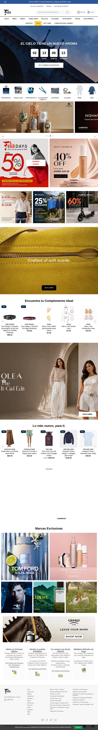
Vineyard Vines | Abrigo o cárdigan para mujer (68, 453)
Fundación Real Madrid (57, 696)
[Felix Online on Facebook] (47, 720)
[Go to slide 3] (49, 417)
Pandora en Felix (55, 694)
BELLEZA (45, 19)
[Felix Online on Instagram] (42, 720)
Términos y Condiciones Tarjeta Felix (59, 708)
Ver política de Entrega (37, 669)
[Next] (95, 93)
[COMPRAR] (49, 117)
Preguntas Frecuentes (56, 711)
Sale (28, 714)
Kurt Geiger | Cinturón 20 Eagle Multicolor (29, 327)
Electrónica (30, 703)
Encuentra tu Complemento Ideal (49, 301)
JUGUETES (29, 23)
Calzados (30, 698)
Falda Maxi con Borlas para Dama (9, 452)
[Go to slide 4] (50, 417)
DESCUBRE (49, 288)
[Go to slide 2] (47, 417)
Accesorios (30, 691)
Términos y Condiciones (80, 689)
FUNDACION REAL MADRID (63, 23)
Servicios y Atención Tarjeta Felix (60, 705)
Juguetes (30, 709)
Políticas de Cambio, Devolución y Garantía (83, 694)
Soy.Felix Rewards (37, 6)
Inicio (28, 689)
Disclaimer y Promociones (80, 702)
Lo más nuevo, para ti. (49, 425)
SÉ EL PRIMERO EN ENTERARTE (49, 65)
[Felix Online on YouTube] (55, 720)
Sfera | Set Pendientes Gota (88, 327)
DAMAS (22, 19)
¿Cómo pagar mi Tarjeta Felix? (59, 703)
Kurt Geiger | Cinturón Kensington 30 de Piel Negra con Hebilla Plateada (9, 329)
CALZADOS (55, 19)
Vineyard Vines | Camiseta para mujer (88, 452)
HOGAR (77, 19)
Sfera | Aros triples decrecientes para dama (49, 328)
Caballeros (30, 696)
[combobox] (50, 12)
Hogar (29, 707)
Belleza (29, 694)
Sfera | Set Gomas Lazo (69, 327)
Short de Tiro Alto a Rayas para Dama (29, 452)
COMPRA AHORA (36, 163)
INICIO (6, 19)
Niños (29, 712)
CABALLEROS (33, 19)
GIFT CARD (47, 23)
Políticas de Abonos (79, 700)
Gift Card (30, 705)
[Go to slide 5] (52, 417)
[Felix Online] (7, 12)
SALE (38, 23)
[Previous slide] (4, 381)
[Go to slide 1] (45, 417)
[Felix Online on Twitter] (51, 720)
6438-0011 (10, 699)
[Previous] (3, 136)
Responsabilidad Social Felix (58, 691)
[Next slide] (94, 381)
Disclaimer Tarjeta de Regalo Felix (83, 704)
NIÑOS (14, 19)
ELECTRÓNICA (89, 19)
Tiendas (49, 6)
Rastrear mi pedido (61, 6)
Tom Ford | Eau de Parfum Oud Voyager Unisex (49, 453)
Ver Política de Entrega (14, 663)
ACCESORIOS (67, 19)
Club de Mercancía (55, 698)
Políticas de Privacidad (79, 691)
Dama (29, 700)
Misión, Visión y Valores (57, 689)
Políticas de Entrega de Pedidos (82, 697)
